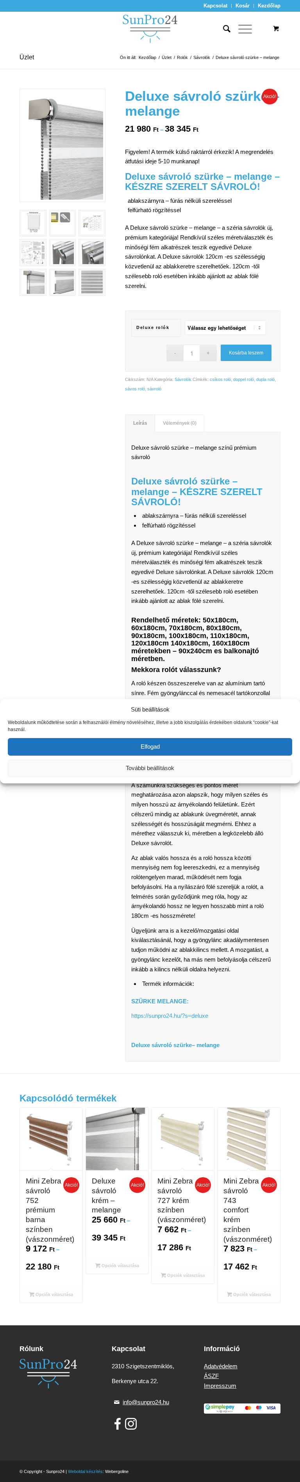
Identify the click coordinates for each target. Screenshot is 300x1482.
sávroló (154, 388)
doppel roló (243, 379)
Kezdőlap (269, 6)
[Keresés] (222, 28)
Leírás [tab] (140, 423)
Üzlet (27, 57)
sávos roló (135, 388)
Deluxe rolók (152, 327)
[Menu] (241, 28)
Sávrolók (183, 379)
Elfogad (150, 746)
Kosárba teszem (246, 353)
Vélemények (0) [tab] (179, 423)
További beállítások (150, 768)
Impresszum (220, 1385)
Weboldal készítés (85, 1471)
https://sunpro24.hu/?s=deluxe (169, 1015)
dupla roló (265, 379)
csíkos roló (220, 379)
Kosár (243, 6)
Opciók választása (53, 1294)
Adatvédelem (221, 1366)
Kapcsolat (215, 6)
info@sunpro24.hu (146, 1402)
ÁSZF (211, 1376)
